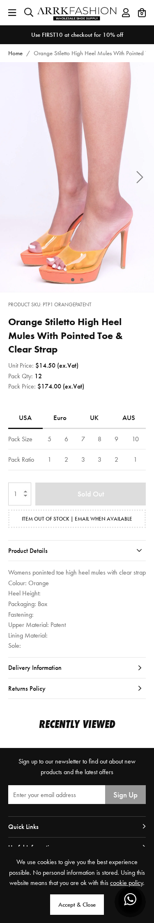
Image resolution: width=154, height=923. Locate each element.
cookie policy (126, 882)
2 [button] (81, 280)
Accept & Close (77, 905)
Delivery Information (35, 667)
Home (15, 53)
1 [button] (72, 280)
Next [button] (139, 177)
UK (94, 417)
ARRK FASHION (77, 12)
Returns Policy (27, 688)
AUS (128, 417)
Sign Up (125, 795)
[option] (77, 34)
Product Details (28, 550)
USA (25, 417)
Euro (60, 417)
